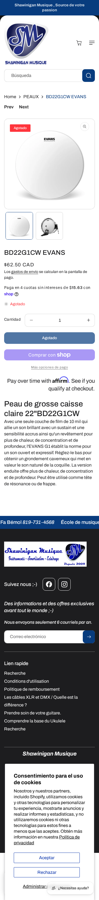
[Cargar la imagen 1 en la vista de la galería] (19, 226)
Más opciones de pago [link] (49, 367)
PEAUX (31, 96)
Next (24, 107)
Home (10, 96)
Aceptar (46, 857)
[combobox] (49, 75)
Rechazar (46, 872)
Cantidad (12, 319)
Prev (8, 107)
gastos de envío (24, 272)
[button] (91, 43)
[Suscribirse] (89, 636)
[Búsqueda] (88, 75)
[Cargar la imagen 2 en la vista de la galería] (49, 226)
